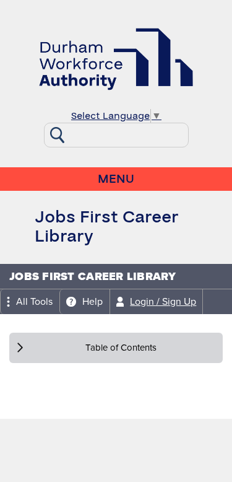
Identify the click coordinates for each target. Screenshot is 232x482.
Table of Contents (121, 347)
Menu (116, 179)
